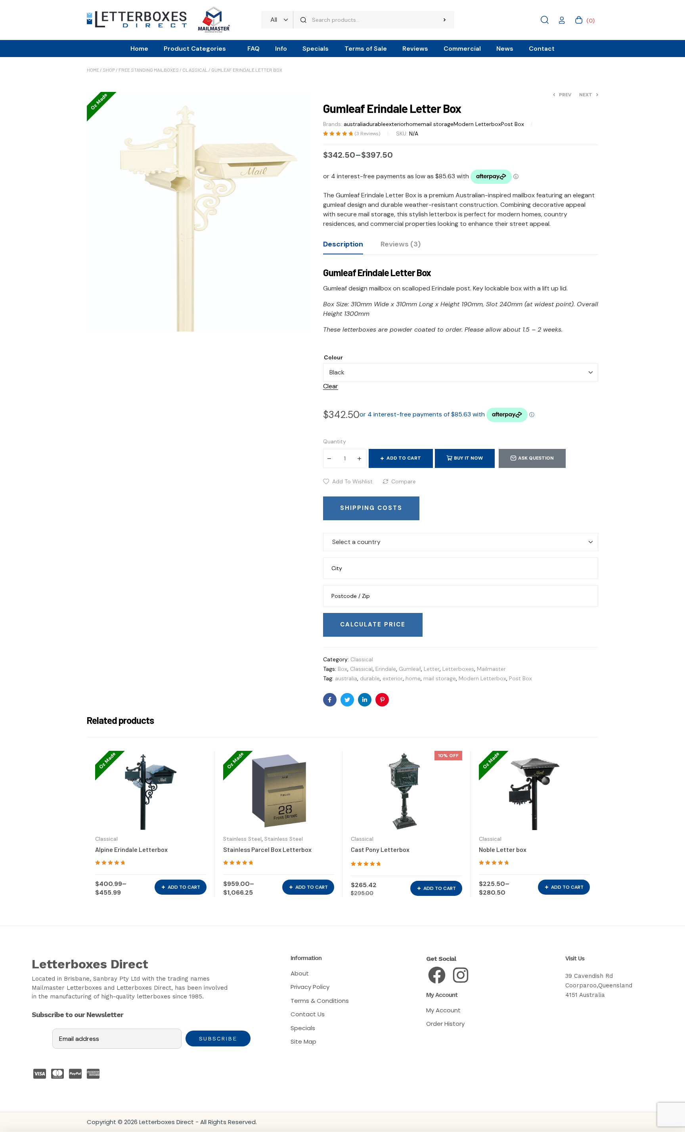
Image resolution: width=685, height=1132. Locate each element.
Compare (403, 481)
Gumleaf (410, 668)
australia (355, 124)
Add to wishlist (352, 481)
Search (444, 20)
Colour (333, 357)
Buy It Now (468, 458)
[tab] (343, 246)
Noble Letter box (502, 849)
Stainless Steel (242, 838)
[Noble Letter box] (534, 790)
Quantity (334, 441)
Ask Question (536, 458)
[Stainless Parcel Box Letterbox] (279, 790)
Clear (330, 386)
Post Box (512, 124)
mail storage (437, 124)
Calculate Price (373, 624)
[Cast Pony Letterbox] (406, 790)
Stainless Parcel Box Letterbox (267, 849)
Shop (109, 70)
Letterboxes (458, 668)
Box (342, 668)
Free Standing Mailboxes (149, 70)
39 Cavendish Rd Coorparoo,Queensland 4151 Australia (598, 985)
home (413, 124)
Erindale (385, 668)
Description (343, 244)
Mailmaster (491, 668)
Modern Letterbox (477, 124)
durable (376, 124)
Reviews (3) (401, 244)
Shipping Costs (371, 508)
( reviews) (367, 133)
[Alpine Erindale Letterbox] (151, 790)
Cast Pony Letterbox (380, 849)
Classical (195, 70)
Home (93, 70)
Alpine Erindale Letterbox (131, 849)
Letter (432, 668)
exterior (396, 124)
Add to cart (404, 458)
